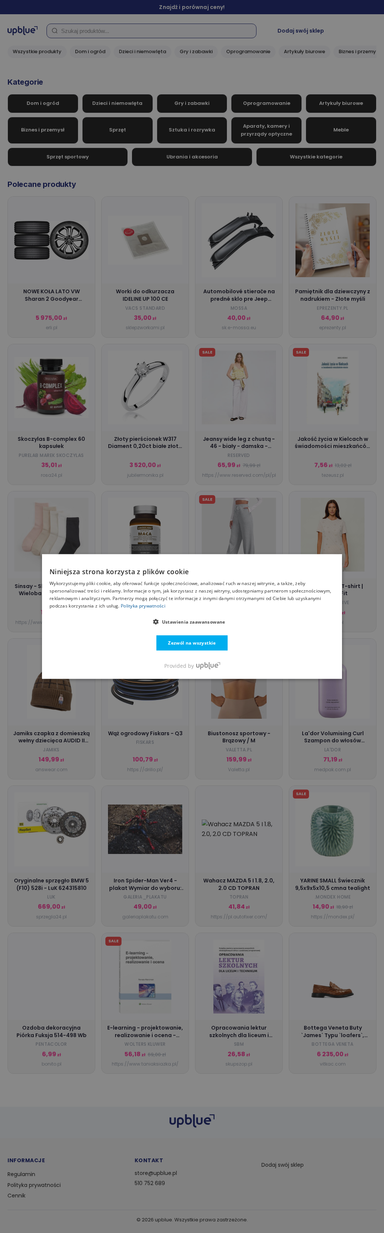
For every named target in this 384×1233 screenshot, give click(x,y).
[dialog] (192, 616)
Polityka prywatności (143, 605)
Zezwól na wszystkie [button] (192, 642)
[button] (192, 621)
